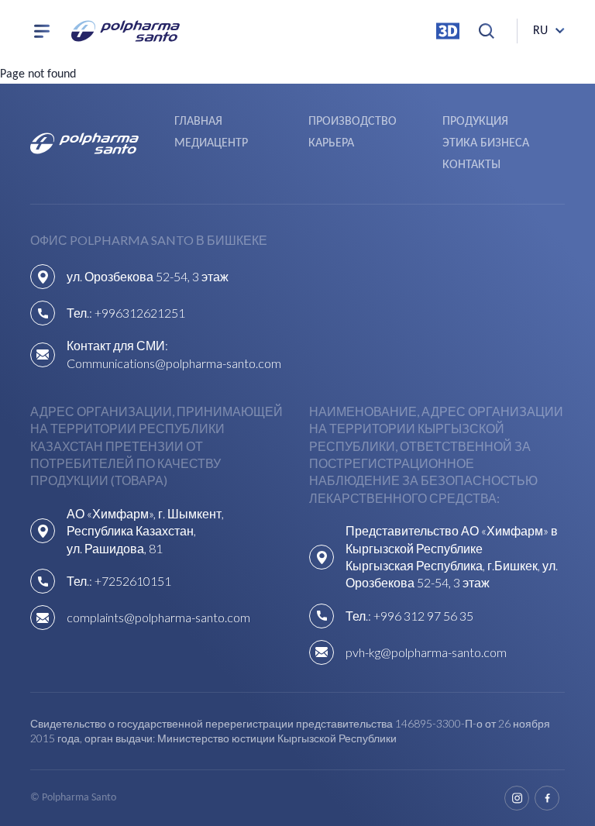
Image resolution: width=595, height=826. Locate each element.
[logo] (125, 30)
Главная (198, 121)
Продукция (475, 121)
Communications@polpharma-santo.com (174, 363)
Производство (352, 121)
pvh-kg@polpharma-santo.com (426, 652)
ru (540, 31)
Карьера (331, 143)
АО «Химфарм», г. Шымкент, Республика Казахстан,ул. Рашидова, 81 (145, 531)
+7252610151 (133, 580)
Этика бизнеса (485, 143)
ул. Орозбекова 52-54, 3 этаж (148, 276)
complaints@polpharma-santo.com (158, 617)
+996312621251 (140, 312)
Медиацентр (211, 143)
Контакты (471, 165)
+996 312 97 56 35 (423, 615)
